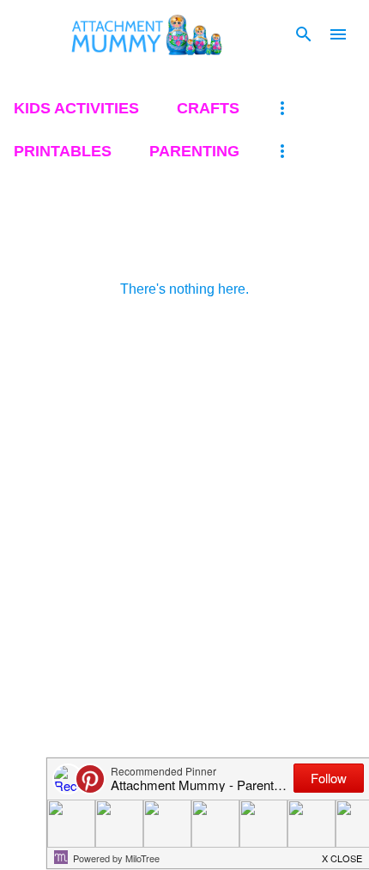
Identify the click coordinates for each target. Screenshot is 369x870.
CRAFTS (208, 108)
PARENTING (194, 151)
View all (43, 242)
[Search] (303, 34)
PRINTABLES (63, 151)
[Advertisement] (184, 541)
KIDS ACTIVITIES (76, 108)
